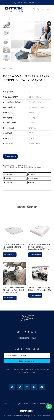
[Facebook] (12, 387)
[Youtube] (42, 387)
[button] (10, 156)
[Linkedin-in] (34, 387)
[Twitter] (20, 387)
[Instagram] (27, 387)
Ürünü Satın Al (9, 254)
